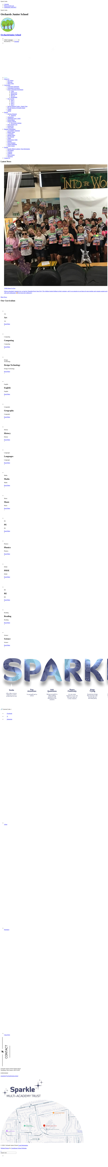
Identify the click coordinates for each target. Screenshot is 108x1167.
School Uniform (11, 121)
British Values (11, 132)
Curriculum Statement (13, 86)
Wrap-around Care (9, 6)
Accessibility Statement (13, 130)
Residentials (14, 97)
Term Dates (10, 127)
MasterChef (14, 94)
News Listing (11, 155)
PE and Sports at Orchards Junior (16, 108)
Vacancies (10, 156)
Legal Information (23, 1145)
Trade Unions (11, 146)
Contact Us (7, 158)
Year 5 (12, 103)
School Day (10, 126)
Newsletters (10, 150)
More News (4, 297)
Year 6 (12, 105)
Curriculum (7, 85)
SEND (9, 111)
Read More (7, 324)
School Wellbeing (12, 144)
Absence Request (12, 114)
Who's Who (10, 83)
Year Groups (10, 98)
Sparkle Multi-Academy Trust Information (18, 149)
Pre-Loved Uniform (16, 123)
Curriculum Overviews (13, 88)
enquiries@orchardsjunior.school (9, 1076)
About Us (6, 79)
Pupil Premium (11, 143)
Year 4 (12, 101)
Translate (16, 41)
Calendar (6, 4)
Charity (9, 109)
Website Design (5, 1148)
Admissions (10, 117)
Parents (6, 112)
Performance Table (12, 139)
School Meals (11, 120)
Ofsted (9, 138)
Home (5, 77)
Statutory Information (9, 129)
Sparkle (6, 147)
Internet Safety (11, 135)
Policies (9, 141)
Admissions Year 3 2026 (13, 118)
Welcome (9, 82)
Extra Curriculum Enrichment (15, 89)
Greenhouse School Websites (19, 1148)
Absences (13, 115)
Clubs (12, 91)
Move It (13, 95)
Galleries (9, 153)
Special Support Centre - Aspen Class (17, 106)
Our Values (10, 80)
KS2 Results (10, 136)
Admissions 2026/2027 (10, 7)
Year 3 (12, 100)
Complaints (10, 133)
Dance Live (14, 92)
